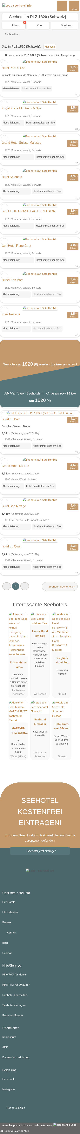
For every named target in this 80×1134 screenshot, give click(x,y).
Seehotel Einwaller (40, 721)
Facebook (8, 1079)
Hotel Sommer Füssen (62, 726)
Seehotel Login (15, 1107)
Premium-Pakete (12, 1015)
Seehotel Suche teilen (61, 586)
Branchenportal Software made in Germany (26, 1125)
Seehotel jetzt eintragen (41, 851)
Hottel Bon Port (12, 280)
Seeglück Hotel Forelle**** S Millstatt (62, 661)
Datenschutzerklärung (15, 1057)
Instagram (8, 1089)
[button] (6, 586)
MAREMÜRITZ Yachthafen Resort (18, 731)
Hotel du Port (11, 419)
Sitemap (7, 952)
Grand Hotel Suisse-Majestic (21, 142)
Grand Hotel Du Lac (15, 466)
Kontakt (11, 932)
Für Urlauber (10, 912)
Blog (5, 942)
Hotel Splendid (12, 177)
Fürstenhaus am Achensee (18, 665)
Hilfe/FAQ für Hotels (14, 974)
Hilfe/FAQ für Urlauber (16, 984)
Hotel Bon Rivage (14, 506)
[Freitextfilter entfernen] (62, 6)
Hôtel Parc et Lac (13, 68)
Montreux (50, 46)
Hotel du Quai (11, 546)
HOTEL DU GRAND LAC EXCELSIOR (28, 211)
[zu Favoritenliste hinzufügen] (4, 64)
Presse (6, 922)
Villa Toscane (11, 314)
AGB (5, 1047)
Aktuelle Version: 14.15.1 (14, 1131)
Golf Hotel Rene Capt (16, 245)
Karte (39, 25)
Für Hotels (8, 901)
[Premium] (72, 608)
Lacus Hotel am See (40, 633)
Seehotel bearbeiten (14, 994)
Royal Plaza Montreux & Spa (21, 108)
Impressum (9, 1036)
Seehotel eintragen (14, 1005)
